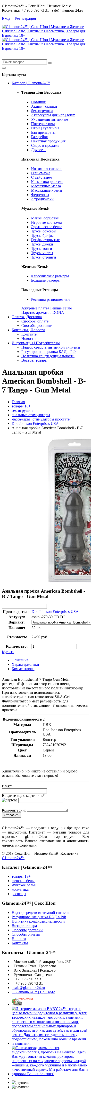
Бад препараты (43, 132)
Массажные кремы (46, 190)
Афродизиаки (42, 199)
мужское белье (24, 885)
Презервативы (43, 124)
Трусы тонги (41, 248)
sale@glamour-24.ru (28, 988)
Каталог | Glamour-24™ (31, 83)
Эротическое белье (46, 227)
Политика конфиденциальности (47, 356)
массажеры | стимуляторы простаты (41, 419)
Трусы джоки (42, 244)
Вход (6, 18)
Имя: (7, 786)
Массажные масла (46, 186)
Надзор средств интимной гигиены (50, 347)
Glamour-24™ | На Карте (33, 992)
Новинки (38, 102)
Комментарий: (14, 810)
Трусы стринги (43, 257)
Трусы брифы (42, 235)
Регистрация (25, 18)
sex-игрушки (22, 410)
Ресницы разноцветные (50, 299)
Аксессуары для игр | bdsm (53, 115)
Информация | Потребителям (36, 343)
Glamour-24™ (13, 858)
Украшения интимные (49, 119)
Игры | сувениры (45, 128)
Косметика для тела (47, 182)
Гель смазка (40, 173)
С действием (41, 177)
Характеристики (25, 664)
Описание (20, 660)
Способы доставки (36, 325)
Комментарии (23, 669)
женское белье (23, 881)
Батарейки (39, 137)
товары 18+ (21, 406)
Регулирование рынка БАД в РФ (48, 352)
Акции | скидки (44, 106)
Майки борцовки (45, 218)
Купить (8, 652)
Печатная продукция (48, 141)
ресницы (19, 894)
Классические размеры (50, 276)
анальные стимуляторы (31, 415)
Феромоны (40, 195)
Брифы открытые (45, 240)
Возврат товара (34, 360)
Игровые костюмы (46, 222)
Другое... (38, 150)
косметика (20, 889)
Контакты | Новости (28, 330)
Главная (18, 402)
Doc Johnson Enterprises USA (35, 423)
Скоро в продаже (45, 145)
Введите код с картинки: (23, 795)
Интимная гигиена (46, 169)
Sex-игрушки (42, 111)
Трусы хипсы (42, 253)
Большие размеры (45, 280)
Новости (28, 338)
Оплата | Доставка (27, 317)
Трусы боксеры (43, 231)
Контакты (29, 334)
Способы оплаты (35, 321)
